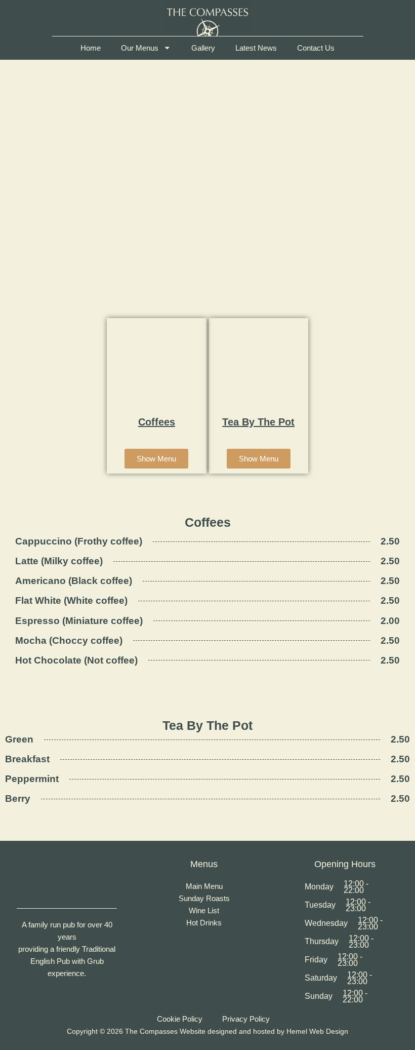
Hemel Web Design (317, 1031)
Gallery (203, 48)
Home (90, 48)
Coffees (156, 421)
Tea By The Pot (258, 421)
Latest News (256, 48)
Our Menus (139, 48)
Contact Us (316, 48)
